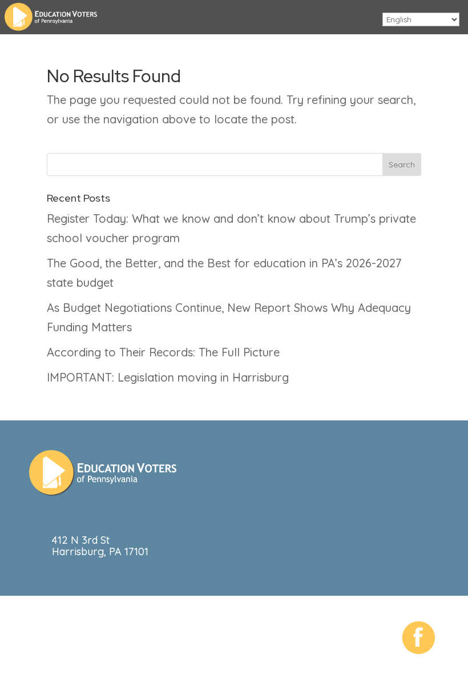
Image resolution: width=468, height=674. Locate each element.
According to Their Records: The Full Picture (163, 352)
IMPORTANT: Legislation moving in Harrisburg (168, 377)
